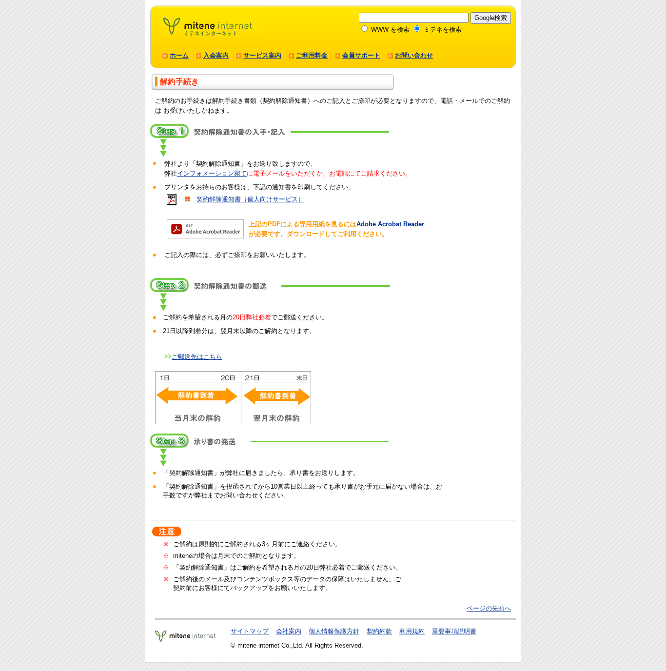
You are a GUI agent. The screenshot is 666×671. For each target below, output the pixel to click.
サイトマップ (250, 631)
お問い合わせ (414, 55)
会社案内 (288, 631)
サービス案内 (262, 55)
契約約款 (379, 631)
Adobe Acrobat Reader (390, 224)
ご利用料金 (312, 55)
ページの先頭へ (489, 608)
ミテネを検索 (442, 29)
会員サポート (361, 55)
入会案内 (216, 55)
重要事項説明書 (454, 631)
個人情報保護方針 (334, 631)
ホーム (179, 55)
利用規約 (412, 631)
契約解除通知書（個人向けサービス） (250, 199)
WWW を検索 (389, 29)
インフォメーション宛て (212, 173)
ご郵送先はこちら (197, 356)
